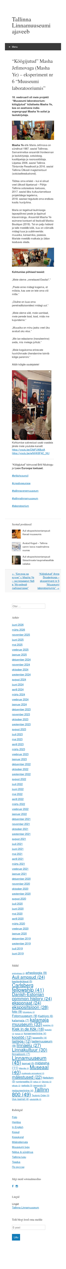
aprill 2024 (18, 689)
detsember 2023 (21, 709)
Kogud (15, 1132)
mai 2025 (17, 644)
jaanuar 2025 (19, 654)
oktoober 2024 (20, 669)
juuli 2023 (17, 734)
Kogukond (18, 1137)
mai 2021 (17, 854)
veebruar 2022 (20, 809)
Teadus (16, 1162)
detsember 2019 (21, 938)
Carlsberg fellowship (28, 987)
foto (17, 1011)
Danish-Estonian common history (32, 996)
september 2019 (21, 943)
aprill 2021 (18, 859)
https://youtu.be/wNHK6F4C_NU (30, 453)
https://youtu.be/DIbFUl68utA (28, 449)
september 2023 (21, 724)
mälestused (27, 1077)
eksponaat (26, 1002)
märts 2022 (18, 804)
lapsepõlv (39, 1037)
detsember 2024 (21, 659)
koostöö (22, 1037)
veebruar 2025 (20, 649)
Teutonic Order (40, 1095)
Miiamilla (24, 1068)
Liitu (16, 1237)
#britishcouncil (20, 475)
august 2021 (19, 839)
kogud (19, 1033)
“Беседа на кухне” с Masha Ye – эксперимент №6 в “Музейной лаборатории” (23, 581)
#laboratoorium (20, 506)
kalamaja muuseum (30, 1021)
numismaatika (24, 1081)
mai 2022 (17, 794)
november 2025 (21, 634)
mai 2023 (17, 739)
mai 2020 (17, 913)
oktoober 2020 (20, 888)
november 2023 (21, 714)
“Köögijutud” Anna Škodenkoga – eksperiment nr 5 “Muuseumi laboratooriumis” (48, 581)
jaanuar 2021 (19, 873)
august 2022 (19, 779)
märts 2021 (18, 864)
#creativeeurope (21, 483)
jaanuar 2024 (19, 704)
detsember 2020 (21, 878)
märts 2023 (18, 749)
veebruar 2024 (20, 699)
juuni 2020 (18, 908)
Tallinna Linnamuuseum (25, 1207)
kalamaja (20, 1020)
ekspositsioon (30, 1007)
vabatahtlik (35, 1099)
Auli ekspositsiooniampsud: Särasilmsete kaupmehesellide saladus (38, 560)
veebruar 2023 (20, 754)
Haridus (16, 1122)
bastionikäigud (22, 981)
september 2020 (21, 893)
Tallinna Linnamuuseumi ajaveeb (31, 25)
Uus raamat (20, 1099)
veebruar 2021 (20, 868)
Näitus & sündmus (22, 1152)
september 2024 (21, 674)
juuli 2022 (17, 784)
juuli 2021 (17, 844)
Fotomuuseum (24, 1015)
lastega (21, 1041)
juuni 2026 (18, 624)
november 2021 (21, 824)
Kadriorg (45, 1016)
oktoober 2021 (20, 829)
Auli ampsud (28, 977)
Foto (14, 1117)
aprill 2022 (18, 799)
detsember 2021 (21, 819)
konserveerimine (35, 1033)
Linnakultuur (29, 1049)
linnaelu (29, 1045)
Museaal (30, 1069)
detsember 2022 (21, 764)
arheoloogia (36, 972)
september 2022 (21, 774)
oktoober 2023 (20, 719)
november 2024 (21, 664)
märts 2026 (18, 629)
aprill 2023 (18, 744)
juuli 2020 (17, 903)
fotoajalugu (29, 1012)
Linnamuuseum (29, 1060)
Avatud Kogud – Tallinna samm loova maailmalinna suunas (36, 546)
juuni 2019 (18, 953)
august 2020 (19, 898)
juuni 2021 (18, 849)
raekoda (26, 1085)
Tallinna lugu (19, 1157)
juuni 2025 (18, 639)
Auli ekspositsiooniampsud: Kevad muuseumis (37, 532)
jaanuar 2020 (19, 933)
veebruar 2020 (20, 928)
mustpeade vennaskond (32, 1073)
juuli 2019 (17, 948)
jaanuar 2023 (19, 759)
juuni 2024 (18, 684)
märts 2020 (18, 923)
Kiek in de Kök (28, 1028)
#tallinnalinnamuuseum (25, 498)
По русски (18, 1167)
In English (17, 1127)
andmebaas (18, 973)
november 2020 (21, 883)
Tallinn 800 (30, 1091)
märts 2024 (18, 694)
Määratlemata (20, 1142)
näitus (37, 1081)
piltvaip (16, 1085)
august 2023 (19, 729)
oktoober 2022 (20, 769)
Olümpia (47, 1081)
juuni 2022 (18, 789)
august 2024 (19, 679)
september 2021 (21, 834)
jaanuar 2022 (19, 814)
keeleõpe (48, 1025)
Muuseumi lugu (21, 1147)
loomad (28, 1063)
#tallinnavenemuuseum (25, 490)
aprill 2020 (18, 918)
